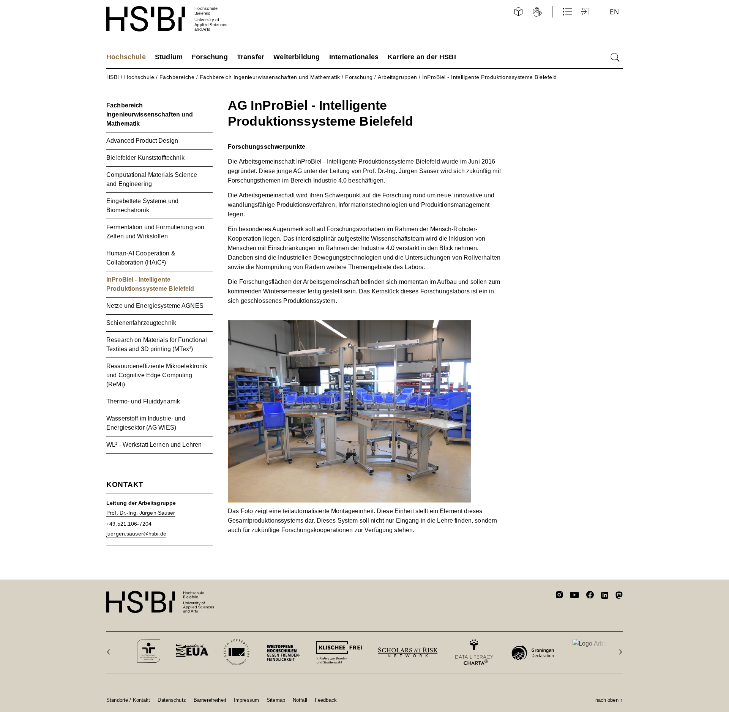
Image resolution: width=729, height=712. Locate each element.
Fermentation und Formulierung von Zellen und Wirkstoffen (155, 231)
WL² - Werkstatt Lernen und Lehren (154, 444)
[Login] (585, 11)
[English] (614, 11)
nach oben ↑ (609, 700)
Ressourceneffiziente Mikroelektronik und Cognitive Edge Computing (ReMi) (157, 375)
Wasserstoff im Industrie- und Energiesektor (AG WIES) (145, 423)
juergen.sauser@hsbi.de (136, 534)
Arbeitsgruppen (397, 77)
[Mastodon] (619, 596)
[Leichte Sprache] (518, 11)
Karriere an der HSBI (422, 57)
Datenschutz (172, 700)
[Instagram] (559, 596)
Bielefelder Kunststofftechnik (145, 157)
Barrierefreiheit (210, 700)
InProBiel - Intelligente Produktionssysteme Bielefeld (489, 77)
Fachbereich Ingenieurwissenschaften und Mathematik (270, 77)
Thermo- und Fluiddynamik (143, 401)
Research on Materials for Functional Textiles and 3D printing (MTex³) (156, 344)
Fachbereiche (177, 77)
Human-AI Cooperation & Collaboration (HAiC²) (140, 258)
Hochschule (126, 57)
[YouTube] (574, 596)
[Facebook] (590, 596)
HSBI (112, 77)
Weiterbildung (296, 57)
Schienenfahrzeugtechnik (141, 323)
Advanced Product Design (142, 140)
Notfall (300, 700)
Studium (169, 57)
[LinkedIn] (604, 596)
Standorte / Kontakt (128, 700)
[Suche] (615, 57)
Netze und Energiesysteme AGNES (155, 305)
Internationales (354, 57)
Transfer (250, 57)
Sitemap (276, 700)
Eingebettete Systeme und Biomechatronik (142, 205)
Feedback (326, 700)
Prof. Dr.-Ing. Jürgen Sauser (140, 513)
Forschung (210, 57)
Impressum (246, 700)
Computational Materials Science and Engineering (151, 179)
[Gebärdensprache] (537, 11)
